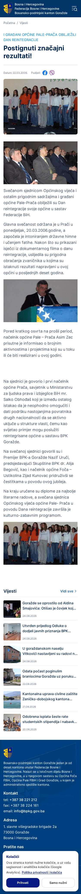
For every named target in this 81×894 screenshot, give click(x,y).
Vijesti (24, 23)
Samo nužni (58, 882)
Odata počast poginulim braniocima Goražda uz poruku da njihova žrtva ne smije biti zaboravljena (47, 674)
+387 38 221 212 (23, 800)
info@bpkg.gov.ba (29, 811)
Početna (9, 23)
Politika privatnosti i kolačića (42, 872)
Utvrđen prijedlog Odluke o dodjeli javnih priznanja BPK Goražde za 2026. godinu (45, 628)
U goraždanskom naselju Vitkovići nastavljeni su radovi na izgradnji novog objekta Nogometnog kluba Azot (49, 651)
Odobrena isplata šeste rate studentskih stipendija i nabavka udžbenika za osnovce (49, 719)
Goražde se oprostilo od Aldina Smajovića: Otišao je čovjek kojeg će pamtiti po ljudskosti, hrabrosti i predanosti (49, 606)
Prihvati (23, 882)
